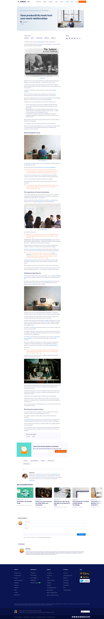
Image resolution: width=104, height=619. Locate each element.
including (52, 200)
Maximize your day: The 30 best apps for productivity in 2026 (62, 503)
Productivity (43, 460)
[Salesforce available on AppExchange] (85, 580)
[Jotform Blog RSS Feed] (80, 38)
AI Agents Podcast (54, 474)
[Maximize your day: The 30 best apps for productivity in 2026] (62, 492)
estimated (49, 97)
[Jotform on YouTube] (87, 617)
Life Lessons (25, 460)
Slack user (33, 327)
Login (76, 1)
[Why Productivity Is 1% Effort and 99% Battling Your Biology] (80, 492)
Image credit (42, 78)
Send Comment (81, 534)
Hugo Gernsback (40, 41)
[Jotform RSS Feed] (83, 617)
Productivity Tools (51, 460)
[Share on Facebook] (69, 38)
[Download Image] (57, 75)
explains (46, 320)
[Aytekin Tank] (21, 22)
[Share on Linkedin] (72, 38)
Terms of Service (47, 537)
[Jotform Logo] (22, 1)
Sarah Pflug (44, 229)
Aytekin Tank (25, 21)
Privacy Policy (41, 537)
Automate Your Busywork (40, 475)
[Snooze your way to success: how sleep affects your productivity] (43, 492)
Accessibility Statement (41, 617)
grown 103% (28, 164)
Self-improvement (26, 463)
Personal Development (34, 460)
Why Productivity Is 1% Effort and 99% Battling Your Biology (80, 503)
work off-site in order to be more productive (46, 167)
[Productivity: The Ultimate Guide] (25, 492)
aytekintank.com (32, 480)
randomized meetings (53, 345)
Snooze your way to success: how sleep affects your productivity (43, 503)
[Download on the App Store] (85, 577)
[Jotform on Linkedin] (76, 617)
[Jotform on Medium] (79, 617)
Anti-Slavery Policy (51, 617)
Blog (28, 1)
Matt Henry (44, 160)
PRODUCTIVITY (20, 499)
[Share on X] (67, 38)
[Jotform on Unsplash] (89, 617)
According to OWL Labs (29, 260)
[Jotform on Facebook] (72, 617)
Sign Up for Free (82, 1)
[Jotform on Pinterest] (85, 617)
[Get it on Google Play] (85, 573)
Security (32, 617)
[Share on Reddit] (75, 38)
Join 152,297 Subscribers (61, 451)
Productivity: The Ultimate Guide (24, 502)
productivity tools (47, 281)
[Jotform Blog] (81, 617)
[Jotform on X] (74, 617)
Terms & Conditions (18, 617)
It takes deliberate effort (29, 419)
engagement (40, 201)
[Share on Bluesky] (77, 38)
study (28, 181)
